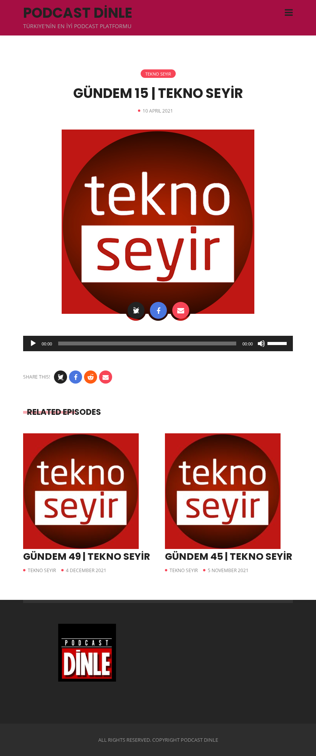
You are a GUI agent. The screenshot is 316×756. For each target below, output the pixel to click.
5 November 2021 (228, 570)
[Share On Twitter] (136, 310)
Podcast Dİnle (77, 13)
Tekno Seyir (158, 74)
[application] (158, 343)
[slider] (278, 343)
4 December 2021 (86, 570)
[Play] (33, 343)
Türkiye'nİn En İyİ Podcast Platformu (77, 26)
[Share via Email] (180, 310)
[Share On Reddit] (90, 377)
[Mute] (261, 343)
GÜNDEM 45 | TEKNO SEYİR (228, 556)
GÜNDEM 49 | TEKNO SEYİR (86, 556)
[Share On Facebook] (158, 310)
